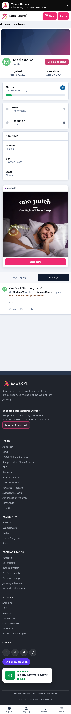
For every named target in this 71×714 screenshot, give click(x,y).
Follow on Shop (18, 661)
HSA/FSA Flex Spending (15, 456)
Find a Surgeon (11, 538)
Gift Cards (8, 502)
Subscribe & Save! (12, 492)
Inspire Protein (10, 567)
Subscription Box (12, 482)
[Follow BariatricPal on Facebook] (6, 652)
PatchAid (7, 557)
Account (7, 613)
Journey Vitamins (12, 583)
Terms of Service (22, 693)
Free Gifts (7, 508)
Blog (5, 451)
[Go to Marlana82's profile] (4, 289)
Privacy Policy (38, 693)
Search (6, 543)
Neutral (16, 124)
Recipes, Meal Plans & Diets (18, 462)
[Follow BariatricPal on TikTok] (32, 652)
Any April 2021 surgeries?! (26, 288)
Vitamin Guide (10, 477)
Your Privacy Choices (29, 699)
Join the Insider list (16, 424)
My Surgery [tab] (19, 277)
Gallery (6, 532)
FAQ (4, 467)
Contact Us (8, 618)
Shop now (35, 261)
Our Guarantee (10, 623)
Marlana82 (19, 292)
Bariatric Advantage (13, 588)
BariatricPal (9, 562)
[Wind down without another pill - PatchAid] (35, 224)
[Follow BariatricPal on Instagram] (15, 652)
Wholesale (8, 628)
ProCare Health (11, 573)
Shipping (7, 602)
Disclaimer (52, 693)
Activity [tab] (53, 277)
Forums (6, 522)
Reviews (7, 472)
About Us (7, 446)
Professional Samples (14, 633)
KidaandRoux (44, 292)
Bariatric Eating (11, 578)
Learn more (6, 5)
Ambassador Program (15, 497)
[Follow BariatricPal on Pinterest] (24, 652)
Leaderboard (9, 527)
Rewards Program (12, 487)
